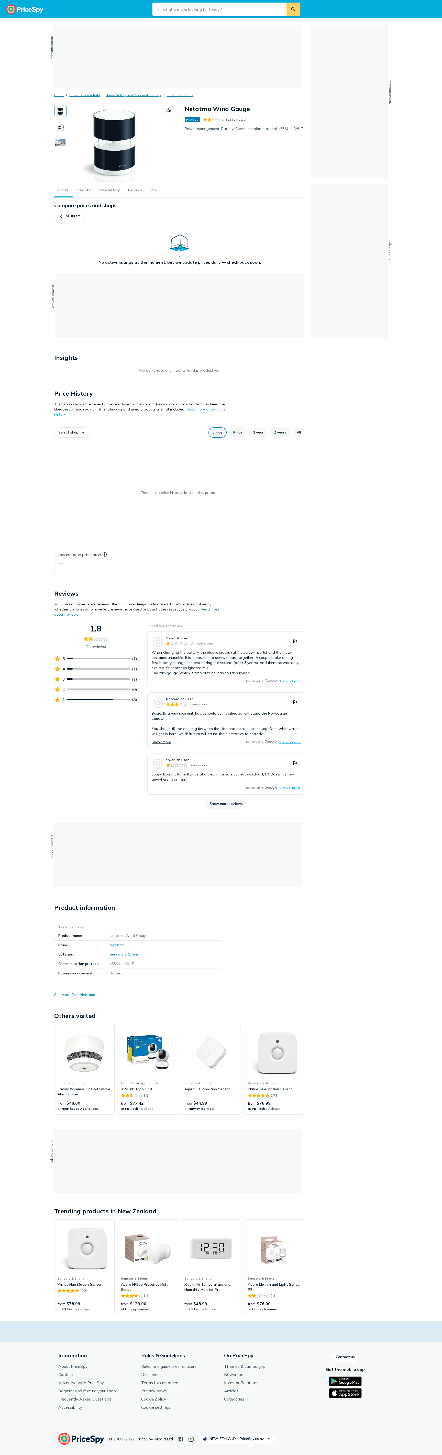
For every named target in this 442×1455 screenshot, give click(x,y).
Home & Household (84, 95)
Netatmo (117, 945)
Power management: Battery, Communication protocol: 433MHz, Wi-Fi (244, 128)
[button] (69, 216)
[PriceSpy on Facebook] (181, 1438)
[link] (226, 659)
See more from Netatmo (74, 994)
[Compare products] (168, 110)
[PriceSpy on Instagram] (191, 1438)
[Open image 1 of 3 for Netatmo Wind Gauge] (115, 143)
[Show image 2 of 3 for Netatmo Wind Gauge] (60, 127)
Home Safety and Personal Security (133, 95)
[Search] (293, 9)
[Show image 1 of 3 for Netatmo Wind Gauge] (60, 111)
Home (59, 95)
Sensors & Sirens (180, 95)
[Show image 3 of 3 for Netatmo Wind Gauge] (60, 143)
